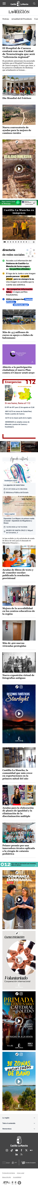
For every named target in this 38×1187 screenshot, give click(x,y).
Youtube (16, 1150)
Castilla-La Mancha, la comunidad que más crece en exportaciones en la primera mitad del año (17, 774)
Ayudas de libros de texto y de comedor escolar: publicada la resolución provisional (17, 574)
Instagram (6, 1150)
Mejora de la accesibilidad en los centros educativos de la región (18, 611)
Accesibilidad (17, 1177)
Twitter (26, 1150)
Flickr (31, 1150)
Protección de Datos (8, 1173)
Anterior (29, 242)
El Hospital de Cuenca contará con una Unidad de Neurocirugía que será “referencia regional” (18, 52)
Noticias (5, 19)
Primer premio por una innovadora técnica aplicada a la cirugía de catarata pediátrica (18, 849)
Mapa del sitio (6, 1177)
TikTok (11, 1150)
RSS (21, 1154)
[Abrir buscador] (34, 3)
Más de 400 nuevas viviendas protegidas (14, 644)
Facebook (21, 1150)
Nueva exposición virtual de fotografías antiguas (18, 676)
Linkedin (16, 1154)
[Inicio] (19, 1141)
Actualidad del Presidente (21, 19)
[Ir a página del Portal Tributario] (19, 446)
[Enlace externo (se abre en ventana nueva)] (19, 168)
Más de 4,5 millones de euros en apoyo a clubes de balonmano (17, 335)
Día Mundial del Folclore (16, 98)
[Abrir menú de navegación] (4, 3)
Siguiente (33, 242)
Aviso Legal (20, 1173)
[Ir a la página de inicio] (19, 3)
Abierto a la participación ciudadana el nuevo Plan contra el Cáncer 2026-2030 (18, 370)
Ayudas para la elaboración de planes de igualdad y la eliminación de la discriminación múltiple (18, 812)
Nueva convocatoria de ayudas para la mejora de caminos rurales (16, 130)
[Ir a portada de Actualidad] (19, 12)
